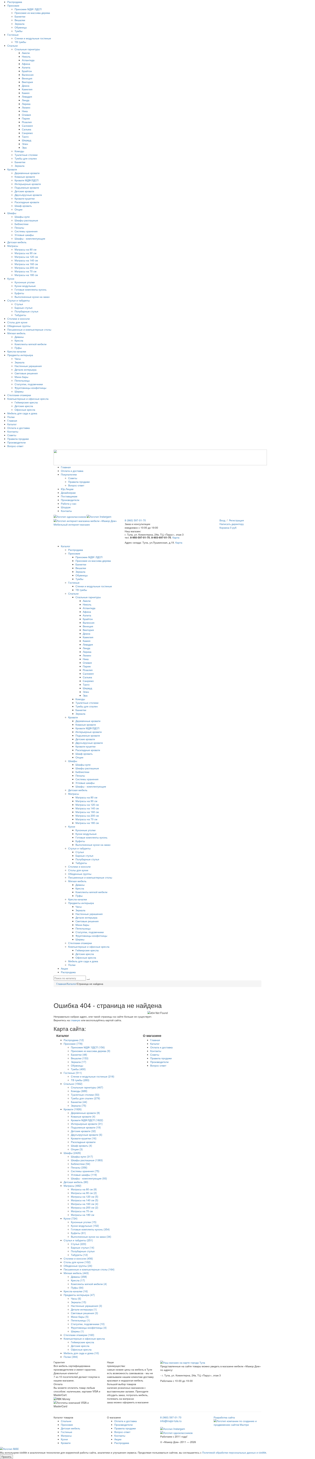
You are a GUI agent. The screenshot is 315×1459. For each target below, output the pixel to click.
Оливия (26, 115)
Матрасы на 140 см (26, 260)
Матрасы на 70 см (25, 271)
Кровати (12, 169)
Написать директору (231, 524)
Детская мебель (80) (76, 1182)
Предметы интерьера (20, 355)
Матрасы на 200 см (26, 267)
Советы (11, 435)
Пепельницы (22, 380)
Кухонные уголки (25, 282)
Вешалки (20, 20)
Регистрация (236, 520)
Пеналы (19, 227)
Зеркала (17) (78, 1062)
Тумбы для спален (26, 158)
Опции (18, 209)
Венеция (27, 78)
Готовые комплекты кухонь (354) (90, 1229)
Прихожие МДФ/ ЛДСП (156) (88, 1047)
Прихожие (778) (73, 1043)
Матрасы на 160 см (26, 264)
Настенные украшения (28, 366)
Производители (16, 442)
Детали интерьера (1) (84, 1309)
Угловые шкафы (24, 235)
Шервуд (26, 140)
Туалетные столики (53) (85, 1094)
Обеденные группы (18, 326)
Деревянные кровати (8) (85, 1113)
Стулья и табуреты (18, 300)
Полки (11, 417)
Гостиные (13, 34)
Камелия (27, 89)
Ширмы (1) (77, 1331)
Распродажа (14, 2)
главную (75, 1020)
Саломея (27, 125)
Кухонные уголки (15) (83, 1222)
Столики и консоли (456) (78, 1258)
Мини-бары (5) (80, 1316)
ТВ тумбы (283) (80, 1080)
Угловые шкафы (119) (84, 1174)
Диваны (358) (79, 1276)
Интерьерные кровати (28, 184)
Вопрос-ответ (15, 446)
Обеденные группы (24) (78, 1266)
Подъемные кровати (27, 187)
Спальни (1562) (73, 1083)
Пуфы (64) (77, 1287)
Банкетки (20, 16)
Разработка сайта (224, 1417)
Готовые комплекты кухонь (30, 289)
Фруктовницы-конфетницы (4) (89, 1327)
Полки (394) (71, 1357)
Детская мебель (16, 242)
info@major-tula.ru (171, 1421)
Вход (222, 520)
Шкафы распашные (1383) (87, 1160)
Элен (25, 144)
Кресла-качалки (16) (76, 1291)
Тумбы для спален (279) (85, 1098)
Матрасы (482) (72, 1185)
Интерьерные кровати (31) (87, 1124)
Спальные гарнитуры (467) (87, 1087)
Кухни (10, 278)
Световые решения (26, 373)
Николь (26, 56)
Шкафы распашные (26, 220)
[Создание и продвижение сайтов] (238, 1422)
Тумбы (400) (78, 1069)
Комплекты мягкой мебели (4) (89, 1284)
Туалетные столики (26, 155)
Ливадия (27, 96)
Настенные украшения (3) (86, 1306)
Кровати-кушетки (25, 198)
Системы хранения (26, 231)
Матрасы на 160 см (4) (84, 1204)
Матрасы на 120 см (26, 256)
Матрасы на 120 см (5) (84, 1196)
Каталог (12, 424)
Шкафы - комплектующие (30, 238)
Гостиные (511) (73, 1073)
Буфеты (19, 293)
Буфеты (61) (78, 1233)
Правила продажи (18, 439)
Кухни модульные (25, 286)
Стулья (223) (78, 1244)
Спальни (12, 45)
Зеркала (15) (78, 1302)
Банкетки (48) (79, 1054)
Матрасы (12, 246)
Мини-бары (21, 377)
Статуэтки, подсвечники (29, 384)
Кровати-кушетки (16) (83, 1138)
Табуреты (20, 315)
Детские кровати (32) (83, 1131)
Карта (175, 537)
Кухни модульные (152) (85, 1225)
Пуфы (18, 348)
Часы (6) (76, 1298)
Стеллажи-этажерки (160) (79, 1335)
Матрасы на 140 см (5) (84, 1200)
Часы (18, 358)
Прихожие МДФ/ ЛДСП (28, 9)
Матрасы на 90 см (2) (84, 1193)
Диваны (19, 337)
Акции (117, 1439)
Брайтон (27, 71)
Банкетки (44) (79, 1102)
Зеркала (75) (78, 1105)
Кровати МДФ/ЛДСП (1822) (87, 1120)
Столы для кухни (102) (77, 1262)
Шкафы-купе (22, 216)
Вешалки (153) (79, 1058)
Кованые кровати (25, 176)
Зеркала (19, 23)
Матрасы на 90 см (25, 253)
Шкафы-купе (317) (82, 1156)
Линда (25, 100)
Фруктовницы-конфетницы (30, 388)
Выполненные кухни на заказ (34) (91, 1236)
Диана (25, 85)
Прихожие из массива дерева (32, 13)
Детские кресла (24, 406)
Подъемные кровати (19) (86, 1127)
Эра (24, 147)
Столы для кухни (17, 322)
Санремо (27, 133)
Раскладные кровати (27, 202)
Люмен (26, 107)
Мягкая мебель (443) (76, 1273)
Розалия (27, 122)
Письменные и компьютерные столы (29, 329)
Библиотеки (21, 224)
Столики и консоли (18, 318)
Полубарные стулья (26, 311)
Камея (26, 93)
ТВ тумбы (20, 42)
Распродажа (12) (74, 1040)
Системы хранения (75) (85, 1171)
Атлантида (28, 60)
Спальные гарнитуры (27, 49)
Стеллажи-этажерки (19, 395)
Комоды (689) (79, 1091)
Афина (26, 64)
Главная (12, 420)
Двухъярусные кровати (28, 195)
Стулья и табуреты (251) (78, 1240)
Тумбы (18, 31)
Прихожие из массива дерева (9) (90, 1051)
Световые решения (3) (84, 1313)
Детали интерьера (25, 369)
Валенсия (28, 74)
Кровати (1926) (73, 1109)
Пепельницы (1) (80, 1320)
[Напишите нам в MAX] (9, 1448)
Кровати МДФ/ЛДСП (26, 180)
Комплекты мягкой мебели (30, 344)
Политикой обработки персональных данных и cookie (234, 1452)
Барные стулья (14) (82, 1247)
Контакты (12, 431)
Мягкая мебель (16, 333)
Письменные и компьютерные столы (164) (89, 1269)
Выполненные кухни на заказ (32, 297)
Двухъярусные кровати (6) (86, 1134)
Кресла (19, 340)
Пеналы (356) (79, 1167)
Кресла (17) (78, 1280)
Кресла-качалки (16, 351)
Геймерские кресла (26, 402)
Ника (25, 111)
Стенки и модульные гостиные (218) (92, 1076)
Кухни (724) (70, 1218)
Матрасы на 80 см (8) (84, 1189)
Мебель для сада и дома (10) (81, 1353)
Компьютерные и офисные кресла (27, 398)
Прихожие (13, 5)
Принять (6, 1456)
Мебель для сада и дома (22, 413)
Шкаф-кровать (23, 206)
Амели (26, 53)
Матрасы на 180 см (26, 275)
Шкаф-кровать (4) (81, 1145)
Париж (26, 118)
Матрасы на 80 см (25, 249)
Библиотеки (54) (80, 1164)
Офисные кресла (25, 409)
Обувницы (21, 27)
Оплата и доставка (18, 428)
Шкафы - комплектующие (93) (89, 1178)
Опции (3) (77, 1149)
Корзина (227, 527)
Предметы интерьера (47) (79, 1295)
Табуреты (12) (79, 1255)
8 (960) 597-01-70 (135, 520)
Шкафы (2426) (72, 1153)
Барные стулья (23, 307)
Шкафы (11, 213)
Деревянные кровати (27, 173)
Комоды (19, 151)
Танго (25, 136)
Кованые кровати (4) (83, 1116)
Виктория (27, 82)
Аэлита (26, 67)
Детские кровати (24, 191)
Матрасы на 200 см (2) (84, 1207)
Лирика (26, 104)
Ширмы (19, 391)
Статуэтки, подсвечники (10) (88, 1324)
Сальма (26, 129)
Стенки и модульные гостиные (33, 38)
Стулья (19, 304)
